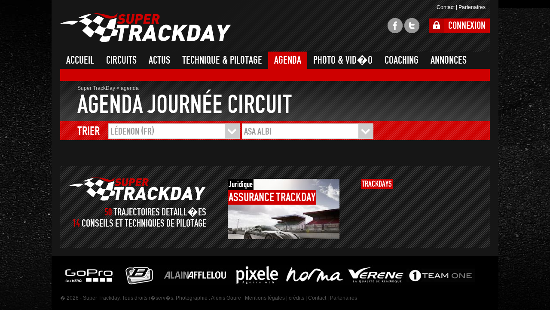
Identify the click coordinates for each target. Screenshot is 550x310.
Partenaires (472, 7)
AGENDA (287, 60)
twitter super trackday (411, 25)
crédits (296, 298)
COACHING (402, 60)
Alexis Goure (226, 298)
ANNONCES (449, 60)
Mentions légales (265, 298)
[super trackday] (137, 189)
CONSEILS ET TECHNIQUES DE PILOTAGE (144, 223)
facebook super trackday (395, 25)
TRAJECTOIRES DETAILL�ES (159, 212)
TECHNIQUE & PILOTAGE (222, 60)
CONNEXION (467, 25)
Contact (446, 7)
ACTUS (159, 60)
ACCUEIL (80, 60)
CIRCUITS (121, 60)
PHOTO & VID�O (343, 60)
